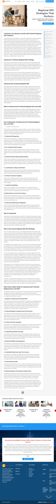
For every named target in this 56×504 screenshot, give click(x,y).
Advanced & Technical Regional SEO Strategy (48, 38)
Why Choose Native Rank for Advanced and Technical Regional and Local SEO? (49, 56)
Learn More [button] (32, 1)
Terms (51, 496)
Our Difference (31, 469)
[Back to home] (6, 1)
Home (16, 1)
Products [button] (27, 1)
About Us (30, 468)
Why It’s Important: (48, 50)
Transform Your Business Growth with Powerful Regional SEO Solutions (49, 34)
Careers (30, 472)
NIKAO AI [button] (23, 1)
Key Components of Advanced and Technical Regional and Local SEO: (49, 47)
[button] (28, 426)
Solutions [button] (19, 1)
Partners (30, 471)
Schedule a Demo (50, 1)
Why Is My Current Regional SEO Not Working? (48, 53)
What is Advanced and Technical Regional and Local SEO (49, 43)
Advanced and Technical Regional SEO (49, 40)
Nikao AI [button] (18, 471)
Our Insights (31, 473)
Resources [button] (31, 475)
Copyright (49, 497)
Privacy (46, 496)
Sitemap (30, 476)
